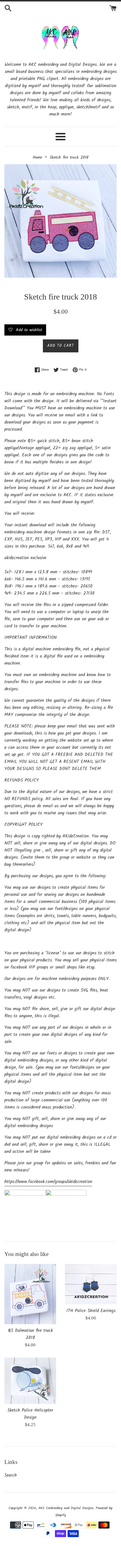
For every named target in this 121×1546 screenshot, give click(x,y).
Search (10, 1475)
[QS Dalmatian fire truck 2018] (30, 1294)
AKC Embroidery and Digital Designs (65, 1508)
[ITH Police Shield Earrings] (91, 1284)
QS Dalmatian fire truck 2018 (30, 1334)
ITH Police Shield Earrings (90, 1310)
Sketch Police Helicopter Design (30, 1414)
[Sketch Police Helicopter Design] (30, 1381)
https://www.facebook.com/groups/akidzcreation (48, 1181)
